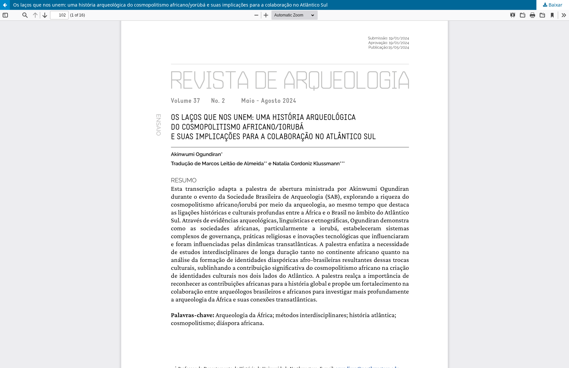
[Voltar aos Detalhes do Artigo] (5, 5)
